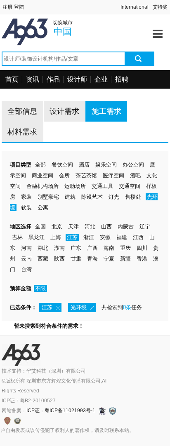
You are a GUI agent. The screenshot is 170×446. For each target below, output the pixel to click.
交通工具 (102, 186)
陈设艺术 (92, 197)
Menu (157, 31)
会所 (64, 175)
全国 (40, 226)
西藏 (43, 259)
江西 (138, 237)
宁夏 (109, 259)
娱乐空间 (106, 165)
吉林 (17, 237)
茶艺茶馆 (86, 175)
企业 (101, 79)
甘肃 (76, 259)
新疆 (125, 259)
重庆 (125, 248)
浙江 (88, 237)
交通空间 (129, 186)
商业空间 (42, 175)
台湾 (26, 269)
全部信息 (22, 111)
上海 (55, 237)
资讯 (32, 79)
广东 (76, 248)
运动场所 (75, 186)
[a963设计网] (37, 23)
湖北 (43, 248)
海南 (109, 248)
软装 (26, 207)
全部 (40, 165)
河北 (90, 226)
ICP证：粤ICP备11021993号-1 (60, 410)
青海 (92, 259)
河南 (26, 248)
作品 (53, 79)
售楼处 (133, 197)
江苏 (72, 237)
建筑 (70, 197)
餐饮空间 (62, 165)
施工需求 (106, 111)
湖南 (59, 248)
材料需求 (22, 132)
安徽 (105, 237)
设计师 (77, 79)
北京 (57, 226)
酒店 (84, 165)
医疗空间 (113, 175)
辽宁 (144, 226)
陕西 (59, 259)
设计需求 (64, 111)
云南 (26, 259)
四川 (142, 248)
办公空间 (133, 165)
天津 (73, 226)
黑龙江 (36, 237)
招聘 (121, 79)
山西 (106, 226)
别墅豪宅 (48, 197)
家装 (26, 197)
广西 (92, 248)
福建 (121, 237)
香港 (142, 259)
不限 (40, 288)
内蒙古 (126, 226)
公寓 (43, 207)
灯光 (114, 197)
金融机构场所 (42, 186)
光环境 (79, 307)
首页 (12, 79)
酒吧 (135, 175)
